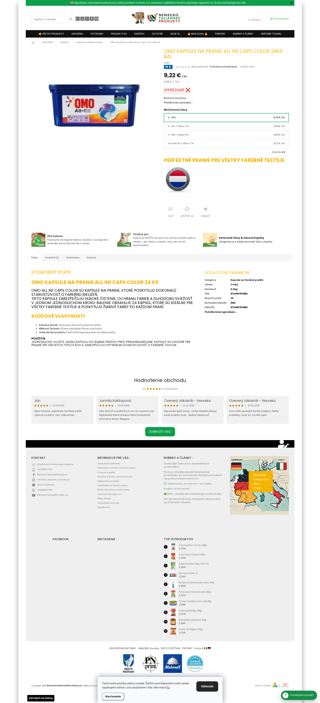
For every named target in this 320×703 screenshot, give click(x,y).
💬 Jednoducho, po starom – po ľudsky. (188, 483)
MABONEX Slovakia (148, 648)
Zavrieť (171, 202)
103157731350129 (45, 484)
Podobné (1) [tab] (52, 258)
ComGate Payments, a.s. (110, 494)
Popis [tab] (34, 258)
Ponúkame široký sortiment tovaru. (115, 476)
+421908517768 (44, 469)
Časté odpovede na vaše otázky (113, 489)
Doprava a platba (106, 472)
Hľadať (71, 19)
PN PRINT (187, 648)
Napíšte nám (104, 507)
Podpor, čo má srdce (176, 488)
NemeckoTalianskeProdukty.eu (52, 474)
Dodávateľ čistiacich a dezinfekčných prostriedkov (186, 465)
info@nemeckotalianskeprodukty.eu (55, 464)
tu (168, 687)
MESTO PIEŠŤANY (170, 648)
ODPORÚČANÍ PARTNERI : (123, 648)
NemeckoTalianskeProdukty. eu (52, 495)
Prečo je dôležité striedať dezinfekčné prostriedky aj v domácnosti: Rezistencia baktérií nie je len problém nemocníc (193, 475)
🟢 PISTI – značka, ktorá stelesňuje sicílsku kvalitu (193, 493)
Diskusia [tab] (91, 258)
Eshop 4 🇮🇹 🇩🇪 (202, 648)
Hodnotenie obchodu (160, 380)
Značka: (247, 67)
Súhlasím (207, 686)
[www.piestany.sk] (128, 663)
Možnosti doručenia (175, 98)
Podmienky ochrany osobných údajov (117, 467)
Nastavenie (113, 696)
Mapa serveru (104, 498)
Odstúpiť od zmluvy (41, 698)
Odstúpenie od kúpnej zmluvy (112, 485)
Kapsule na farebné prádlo (247, 280)
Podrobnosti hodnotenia (223, 67)
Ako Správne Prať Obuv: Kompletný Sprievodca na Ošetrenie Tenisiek (192, 500)
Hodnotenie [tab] (72, 258)
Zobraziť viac (160, 431)
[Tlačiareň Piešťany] (151, 663)
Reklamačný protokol (108, 481)
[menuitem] (51, 34)
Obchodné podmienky (109, 463)
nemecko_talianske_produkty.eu (53, 479)
